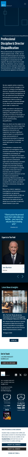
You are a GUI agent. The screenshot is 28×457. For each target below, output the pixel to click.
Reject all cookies (14, 449)
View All (14, 340)
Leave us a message (9, 363)
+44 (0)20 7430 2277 (7, 357)
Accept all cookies (14, 445)
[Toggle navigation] (25, 3)
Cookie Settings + (14, 453)
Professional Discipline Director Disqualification (15, 36)
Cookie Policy (6, 439)
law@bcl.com (5, 359)
